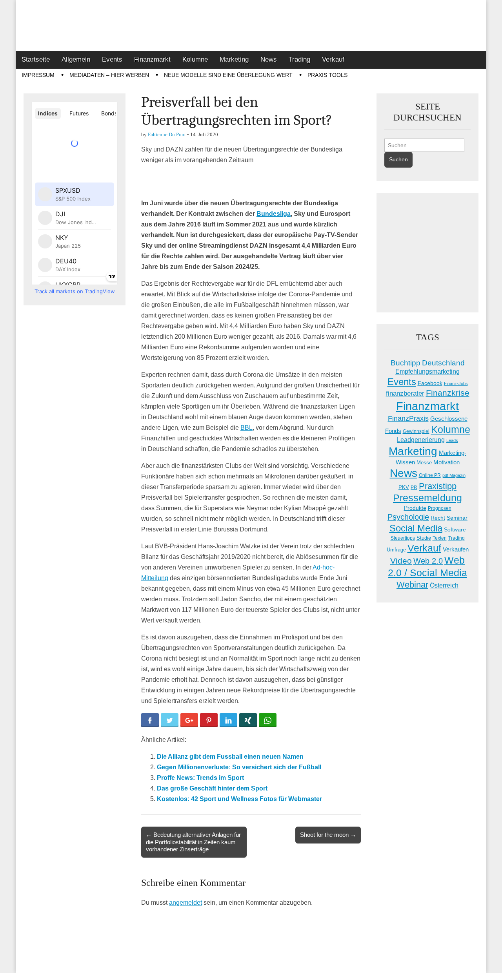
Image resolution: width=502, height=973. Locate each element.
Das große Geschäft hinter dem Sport (212, 788)
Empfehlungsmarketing (427, 371)
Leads (452, 440)
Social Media (415, 528)
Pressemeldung (427, 498)
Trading (299, 59)
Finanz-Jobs (456, 383)
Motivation (446, 462)
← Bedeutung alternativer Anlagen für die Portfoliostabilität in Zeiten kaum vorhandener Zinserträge (193, 841)
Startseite (36, 59)
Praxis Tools (327, 75)
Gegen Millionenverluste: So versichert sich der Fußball (239, 767)
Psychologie (408, 517)
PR (414, 487)
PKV (403, 487)
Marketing (234, 59)
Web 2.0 (428, 561)
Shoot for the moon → (328, 834)
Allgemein (76, 59)
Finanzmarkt (152, 59)
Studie (424, 538)
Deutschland (443, 363)
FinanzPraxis (408, 418)
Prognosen (439, 508)
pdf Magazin (454, 475)
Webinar (412, 585)
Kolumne (195, 59)
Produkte (415, 508)
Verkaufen (456, 549)
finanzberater (405, 393)
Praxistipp (438, 486)
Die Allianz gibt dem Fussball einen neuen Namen (230, 756)
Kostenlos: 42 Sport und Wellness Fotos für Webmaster (239, 799)
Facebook (430, 383)
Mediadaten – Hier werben (109, 75)
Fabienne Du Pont (167, 134)
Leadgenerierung (421, 439)
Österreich (444, 585)
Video (401, 561)
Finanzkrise (447, 393)
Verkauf (333, 59)
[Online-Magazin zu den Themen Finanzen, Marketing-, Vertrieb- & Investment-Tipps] (251, 25)
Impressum (38, 75)
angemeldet (185, 902)
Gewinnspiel (416, 431)
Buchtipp (405, 363)
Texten (440, 538)
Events (112, 59)
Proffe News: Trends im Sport (200, 777)
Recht (438, 518)
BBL (246, 427)
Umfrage (396, 550)
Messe (424, 463)
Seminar (457, 518)
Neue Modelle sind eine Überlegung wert (228, 75)
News (268, 59)
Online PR (430, 475)
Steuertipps (403, 538)
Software (455, 529)
